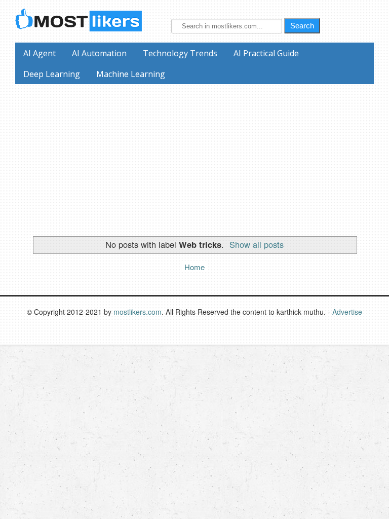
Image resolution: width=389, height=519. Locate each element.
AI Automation (99, 53)
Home (194, 267)
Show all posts (256, 244)
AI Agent (39, 53)
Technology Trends (180, 53)
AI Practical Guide (266, 53)
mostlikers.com (137, 312)
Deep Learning (51, 74)
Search (302, 25)
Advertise (347, 312)
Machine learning (130, 74)
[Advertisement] (198, 155)
